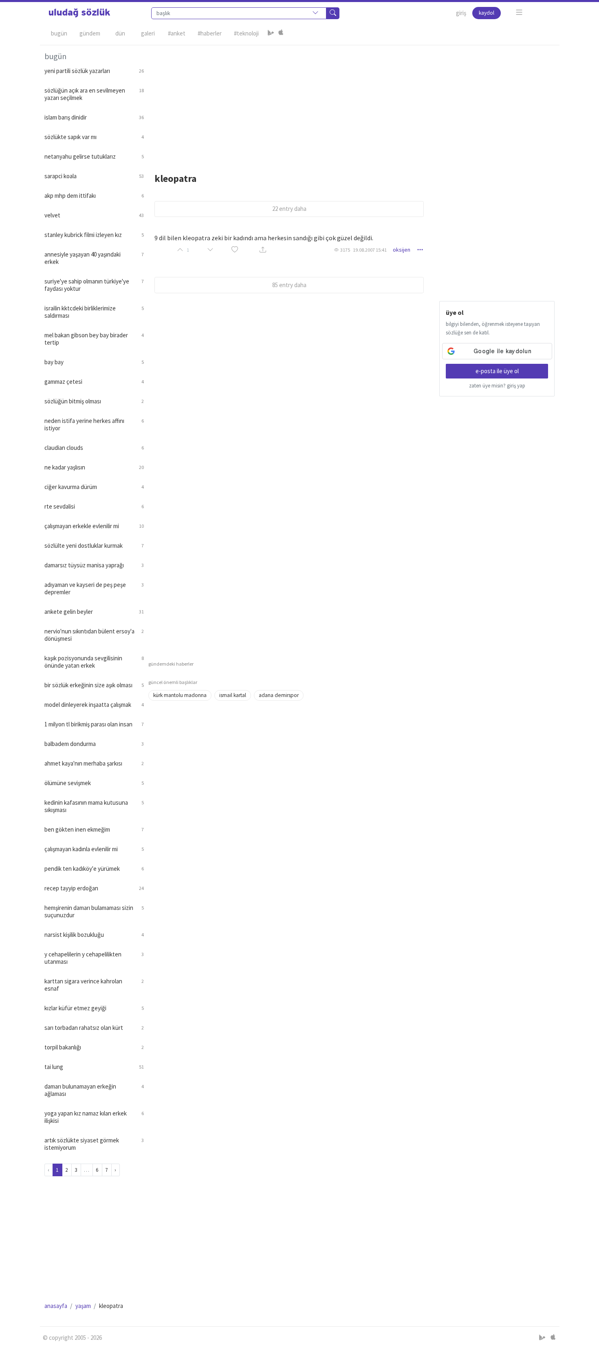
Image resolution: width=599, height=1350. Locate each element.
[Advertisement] (351, 102)
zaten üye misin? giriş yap (497, 385)
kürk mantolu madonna (180, 695)
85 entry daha (289, 285)
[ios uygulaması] (281, 33)
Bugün (59, 33)
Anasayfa (55, 1306)
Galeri (148, 33)
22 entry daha (289, 208)
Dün (120, 33)
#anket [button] (176, 33)
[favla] (234, 250)
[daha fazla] (519, 12)
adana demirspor (279, 695)
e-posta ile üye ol (497, 371)
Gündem (89, 33)
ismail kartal (232, 695)
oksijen (401, 249)
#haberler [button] (210, 33)
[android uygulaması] (271, 33)
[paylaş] (262, 250)
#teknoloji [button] (246, 33)
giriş (461, 13)
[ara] (332, 13)
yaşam (83, 1306)
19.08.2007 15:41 (370, 250)
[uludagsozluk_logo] (79, 13)
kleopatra (175, 178)
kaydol (486, 12)
